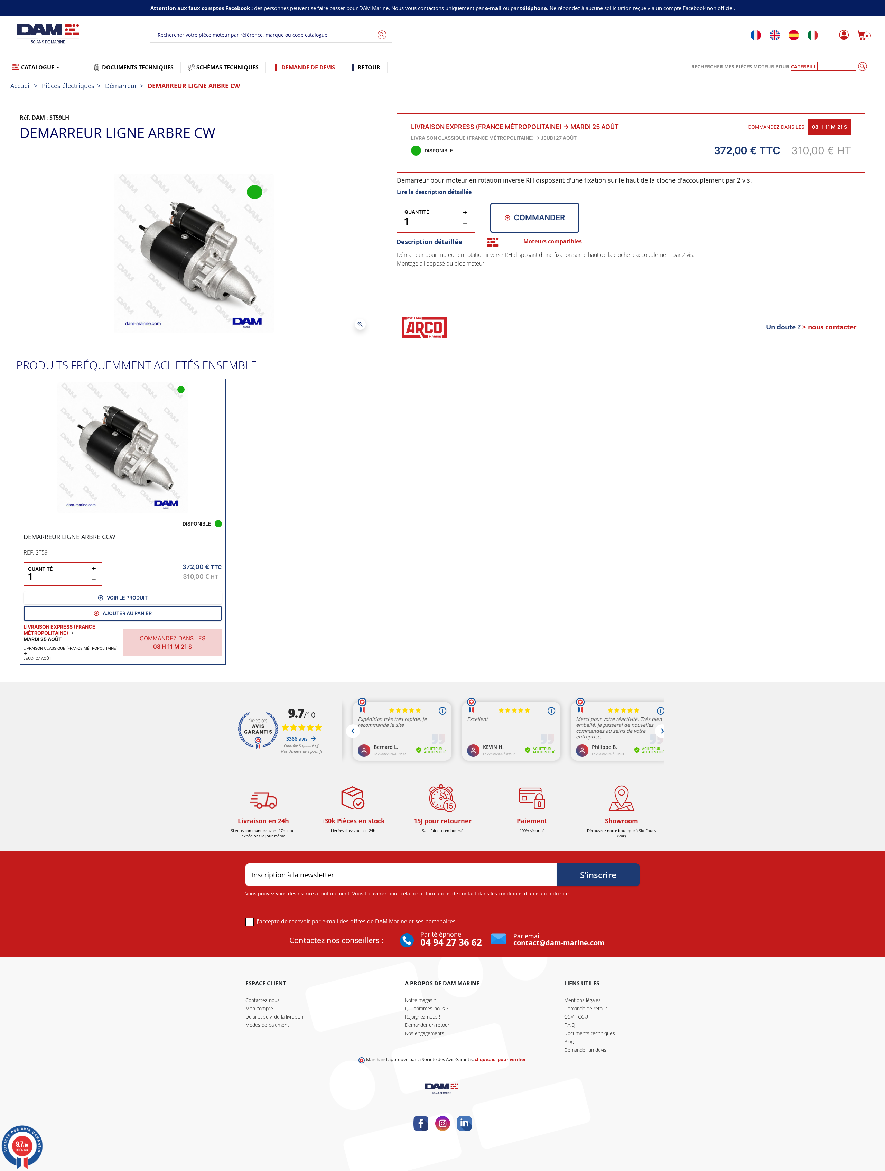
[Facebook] (421, 1123)
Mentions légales (582, 1000)
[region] (631, 280)
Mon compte (259, 1008)
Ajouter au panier (127, 613)
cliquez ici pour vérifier (500, 1059)
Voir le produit (127, 598)
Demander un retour (427, 1025)
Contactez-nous (262, 1000)
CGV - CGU (576, 1016)
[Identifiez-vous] (841, 35)
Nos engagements (424, 1033)
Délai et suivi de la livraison (274, 1016)
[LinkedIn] (464, 1123)
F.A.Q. (570, 1025)
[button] (864, 35)
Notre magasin (420, 1000)
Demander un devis (585, 1050)
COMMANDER (539, 217)
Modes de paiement (267, 1025)
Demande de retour (585, 1008)
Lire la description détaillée (434, 192)
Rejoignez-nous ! (422, 1016)
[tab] (493, 241)
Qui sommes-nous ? (426, 1008)
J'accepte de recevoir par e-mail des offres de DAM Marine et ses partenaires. (357, 921)
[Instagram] (443, 1123)
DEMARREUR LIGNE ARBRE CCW (69, 536)
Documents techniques (589, 1033)
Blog (569, 1041)
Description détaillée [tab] (429, 242)
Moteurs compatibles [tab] (552, 241)
